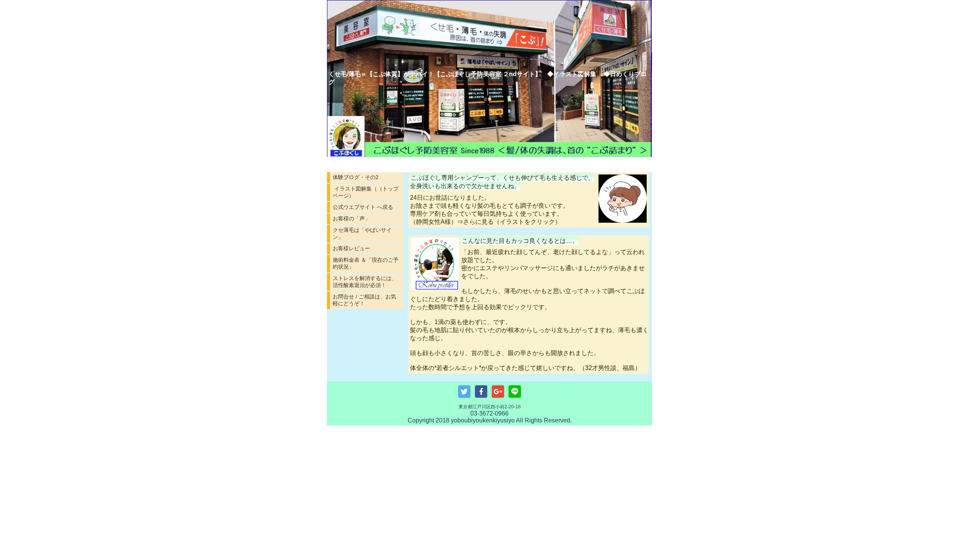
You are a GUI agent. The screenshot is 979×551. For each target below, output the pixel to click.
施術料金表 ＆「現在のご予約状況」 (365, 263)
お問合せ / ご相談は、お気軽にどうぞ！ (364, 299)
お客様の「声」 (351, 218)
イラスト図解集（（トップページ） (365, 192)
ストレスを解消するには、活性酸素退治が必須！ (365, 281)
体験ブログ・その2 (356, 177)
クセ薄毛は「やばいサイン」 (362, 233)
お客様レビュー (351, 248)
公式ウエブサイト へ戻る (363, 207)
